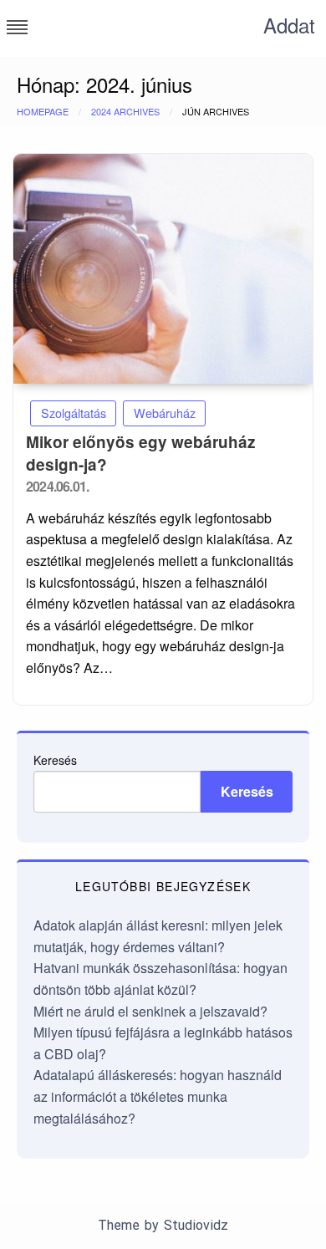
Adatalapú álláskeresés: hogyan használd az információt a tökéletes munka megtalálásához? (157, 1096)
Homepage (43, 111)
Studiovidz (196, 1225)
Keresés (55, 760)
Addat (289, 24)
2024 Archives (125, 111)
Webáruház (165, 412)
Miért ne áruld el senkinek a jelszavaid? (150, 1011)
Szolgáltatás (73, 412)
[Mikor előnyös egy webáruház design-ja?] (163, 269)
